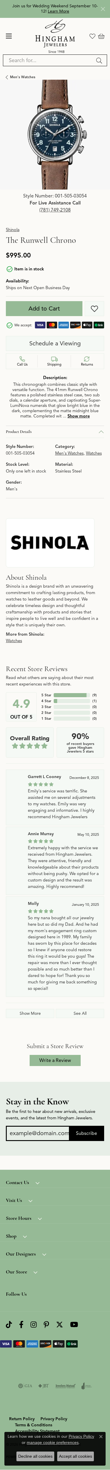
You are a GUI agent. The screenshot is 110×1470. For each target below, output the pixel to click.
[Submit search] (100, 60)
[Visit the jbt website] (43, 1386)
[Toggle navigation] (9, 36)
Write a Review (55, 1060)
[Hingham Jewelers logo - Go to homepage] (55, 36)
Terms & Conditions (33, 1425)
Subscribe (86, 1133)
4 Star (46, 701)
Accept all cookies (75, 1456)
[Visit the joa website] (87, 1386)
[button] (92, 36)
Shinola (12, 229)
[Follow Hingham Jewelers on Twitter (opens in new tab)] (59, 1325)
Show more (78, 416)
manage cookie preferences (53, 1442)
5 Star (46, 695)
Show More (30, 1013)
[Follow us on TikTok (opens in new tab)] (9, 1325)
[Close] (102, 9)
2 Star (46, 712)
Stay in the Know (37, 1101)
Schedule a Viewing (55, 343)
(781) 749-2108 (55, 210)
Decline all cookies (35, 1456)
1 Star (46, 718)
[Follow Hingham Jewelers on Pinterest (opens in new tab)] (46, 1325)
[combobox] (48, 60)
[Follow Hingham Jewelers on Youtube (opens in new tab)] (74, 1325)
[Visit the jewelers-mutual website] (65, 1386)
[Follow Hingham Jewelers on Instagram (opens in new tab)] (34, 1325)
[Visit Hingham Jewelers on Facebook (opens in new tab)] (21, 1325)
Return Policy (22, 1418)
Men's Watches (22, 77)
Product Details (19, 431)
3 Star (46, 707)
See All (80, 1013)
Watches (94, 453)
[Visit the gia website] (25, 1386)
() (94, 695)
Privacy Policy (53, 1418)
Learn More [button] (58, 11)
